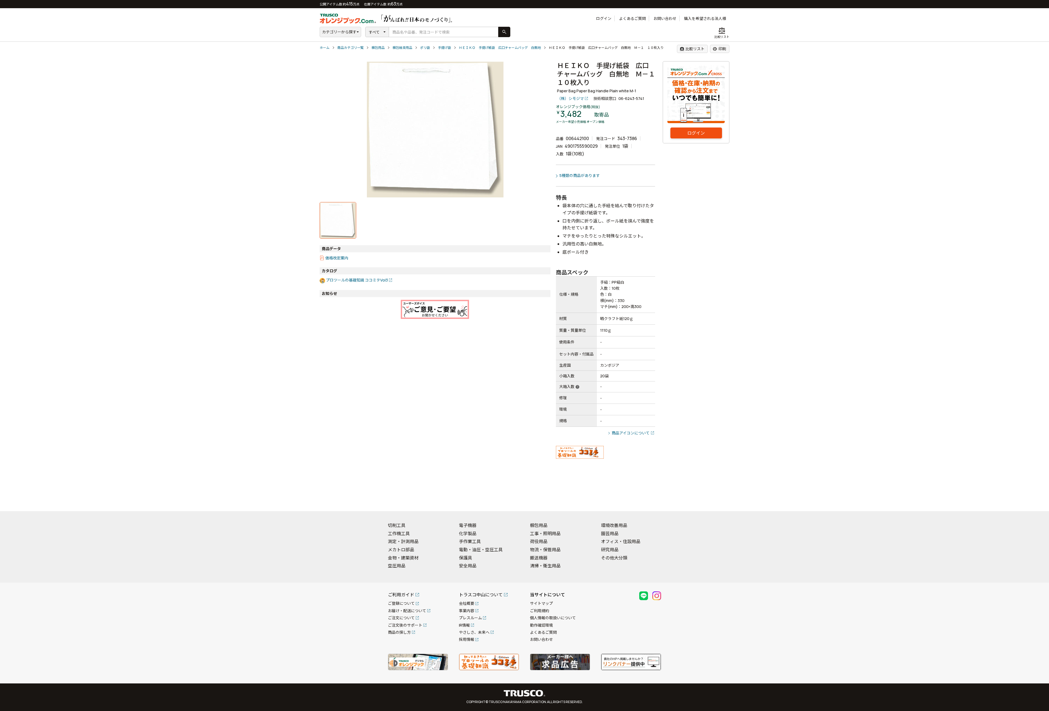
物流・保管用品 (545, 550)
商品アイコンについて (631, 433)
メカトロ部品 (401, 550)
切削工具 (396, 525)
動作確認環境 (541, 625)
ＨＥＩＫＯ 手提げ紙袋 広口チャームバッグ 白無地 (500, 47)
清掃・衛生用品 (545, 566)
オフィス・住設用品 (620, 541)
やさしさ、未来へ (474, 632)
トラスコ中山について (481, 595)
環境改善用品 (614, 525)
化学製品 (467, 534)
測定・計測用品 (403, 541)
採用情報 (466, 639)
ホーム (324, 47)
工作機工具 (399, 534)
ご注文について (401, 617)
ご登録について (401, 603)
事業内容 (466, 610)
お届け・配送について (407, 610)
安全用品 (467, 566)
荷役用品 (538, 541)
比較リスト (692, 49)
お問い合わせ (664, 18)
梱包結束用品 (402, 47)
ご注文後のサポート (405, 625)
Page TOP (1035, 500)
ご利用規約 (539, 610)
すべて (374, 32)
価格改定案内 (336, 257)
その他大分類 (614, 558)
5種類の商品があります (579, 175)
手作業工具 (470, 541)
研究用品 (609, 550)
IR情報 (464, 625)
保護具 (465, 558)
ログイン (603, 18)
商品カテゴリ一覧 (350, 47)
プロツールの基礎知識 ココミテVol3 (357, 280)
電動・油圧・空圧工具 (481, 550)
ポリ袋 (425, 47)
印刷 (719, 49)
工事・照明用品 (545, 534)
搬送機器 (538, 558)
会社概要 (466, 603)
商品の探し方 (399, 632)
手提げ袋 (444, 47)
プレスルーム (470, 617)
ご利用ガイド (401, 595)
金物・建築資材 (403, 558)
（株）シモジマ (570, 98)
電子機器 (467, 525)
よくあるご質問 (632, 18)
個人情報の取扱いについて (553, 617)
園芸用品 (609, 534)
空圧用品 (396, 566)
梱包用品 (378, 47)
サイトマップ (541, 603)
